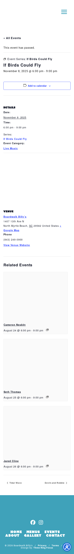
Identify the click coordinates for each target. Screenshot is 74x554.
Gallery (33, 535)
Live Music (10, 148)
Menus (33, 532)
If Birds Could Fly (15, 139)
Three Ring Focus (43, 547)
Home (16, 532)
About (12, 535)
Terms (55, 545)
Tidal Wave (15, 482)
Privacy (42, 545)
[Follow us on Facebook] (33, 522)
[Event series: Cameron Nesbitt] (47, 330)
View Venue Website (16, 245)
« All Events (12, 38)
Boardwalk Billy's (16, 13)
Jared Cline (11, 461)
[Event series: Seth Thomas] (47, 397)
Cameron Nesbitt (15, 324)
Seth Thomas (12, 391)
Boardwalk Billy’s (15, 216)
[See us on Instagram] (41, 522)
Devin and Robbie (55, 482)
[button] (64, 11)
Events (52, 532)
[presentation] (36, 296)
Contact (55, 535)
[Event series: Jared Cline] (47, 466)
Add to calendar (37, 85)
